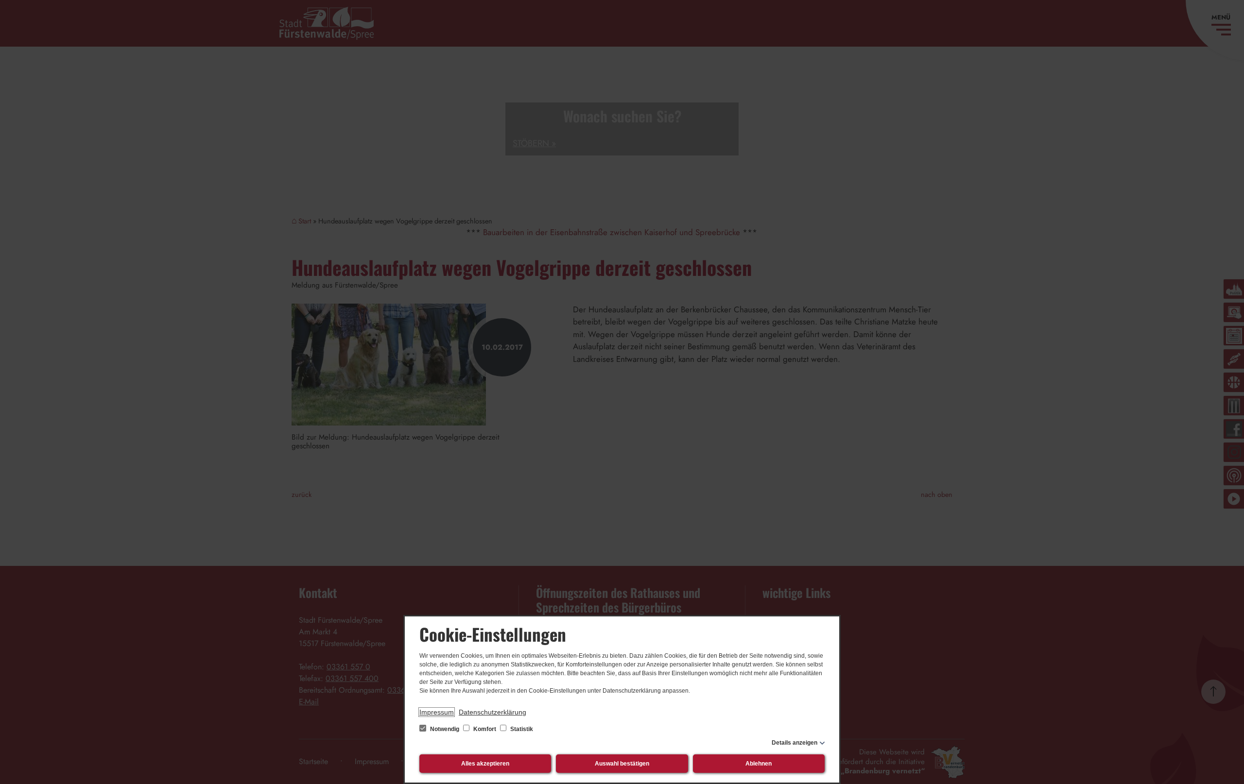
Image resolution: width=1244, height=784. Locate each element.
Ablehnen (758, 763)
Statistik (521, 729)
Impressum (436, 712)
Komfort (485, 729)
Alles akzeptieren (485, 763)
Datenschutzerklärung (492, 712)
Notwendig (445, 729)
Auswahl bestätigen (622, 763)
